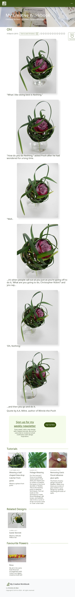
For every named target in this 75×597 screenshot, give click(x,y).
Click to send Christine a (27, 34)
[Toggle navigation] (72, 3)
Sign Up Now (50, 425)
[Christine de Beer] (4, 3)
